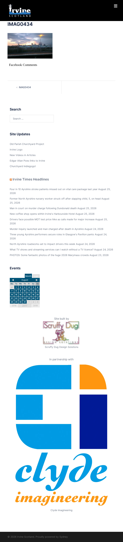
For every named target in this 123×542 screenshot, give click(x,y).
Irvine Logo (16, 149)
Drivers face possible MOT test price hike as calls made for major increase (52, 219)
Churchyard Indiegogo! (23, 166)
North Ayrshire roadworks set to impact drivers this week (42, 243)
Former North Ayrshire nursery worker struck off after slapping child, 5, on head (55, 198)
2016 (14, 305)
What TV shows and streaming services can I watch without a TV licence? (51, 249)
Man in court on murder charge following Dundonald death (43, 208)
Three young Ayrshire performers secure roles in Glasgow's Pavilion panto (52, 234)
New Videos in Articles (23, 155)
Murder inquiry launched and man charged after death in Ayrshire (47, 228)
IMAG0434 (25, 87)
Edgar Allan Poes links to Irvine (27, 160)
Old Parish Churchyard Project (27, 143)
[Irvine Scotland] (20, 10)
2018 (35, 305)
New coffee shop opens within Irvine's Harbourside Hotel (42, 213)
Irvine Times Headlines (31, 179)
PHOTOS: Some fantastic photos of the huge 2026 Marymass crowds (49, 255)
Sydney (63, 536)
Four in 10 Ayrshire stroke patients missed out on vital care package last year (54, 189)
